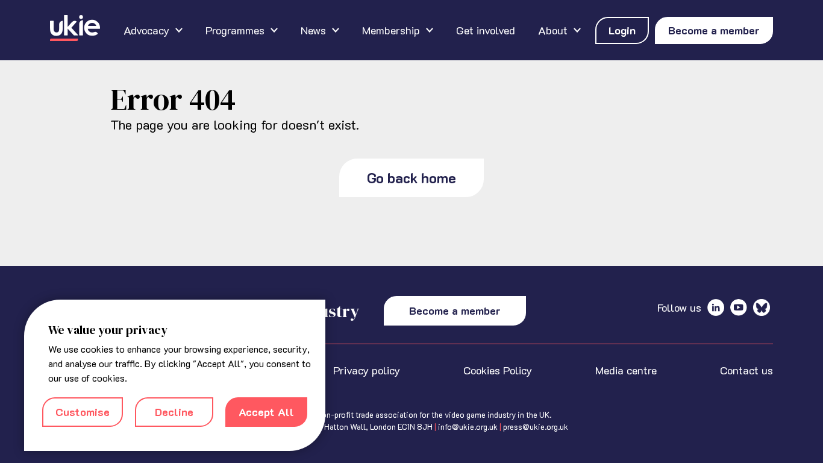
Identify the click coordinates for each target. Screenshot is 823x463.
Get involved (485, 30)
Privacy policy (366, 370)
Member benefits (288, 23)
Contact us (746, 370)
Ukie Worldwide (521, 23)
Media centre (626, 370)
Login (622, 30)
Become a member (714, 30)
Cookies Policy (497, 370)
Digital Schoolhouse (99, 23)
